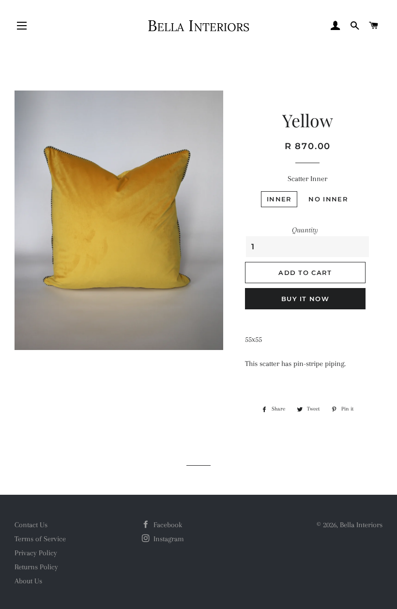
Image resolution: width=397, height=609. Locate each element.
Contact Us (31, 524)
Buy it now (305, 299)
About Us (28, 581)
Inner (279, 199)
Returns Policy (36, 567)
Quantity (305, 230)
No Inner (328, 199)
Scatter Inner (307, 178)
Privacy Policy (36, 552)
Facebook (167, 524)
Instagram (168, 538)
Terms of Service (40, 538)
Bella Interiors (361, 524)
